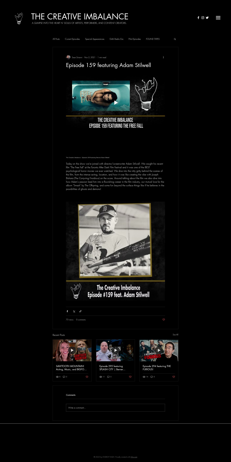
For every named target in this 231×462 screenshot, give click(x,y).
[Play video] (115, 102)
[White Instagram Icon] (203, 18)
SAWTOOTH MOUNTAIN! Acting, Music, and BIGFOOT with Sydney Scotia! (71, 367)
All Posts (56, 38)
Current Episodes (72, 38)
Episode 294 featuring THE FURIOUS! (157, 367)
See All (175, 334)
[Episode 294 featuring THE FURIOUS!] (159, 350)
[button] (218, 17)
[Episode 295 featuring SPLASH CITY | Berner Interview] (115, 350)
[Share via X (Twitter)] (74, 311)
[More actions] (163, 57)
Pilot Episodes (135, 38)
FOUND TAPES (153, 38)
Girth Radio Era (116, 38)
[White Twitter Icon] (207, 18)
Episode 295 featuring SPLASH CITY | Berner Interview (111, 367)
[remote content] (115, 146)
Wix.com (134, 457)
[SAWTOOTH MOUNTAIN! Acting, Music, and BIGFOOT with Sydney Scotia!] (72, 350)
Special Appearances (94, 38)
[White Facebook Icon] (198, 18)
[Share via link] (80, 311)
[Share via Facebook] (67, 311)
